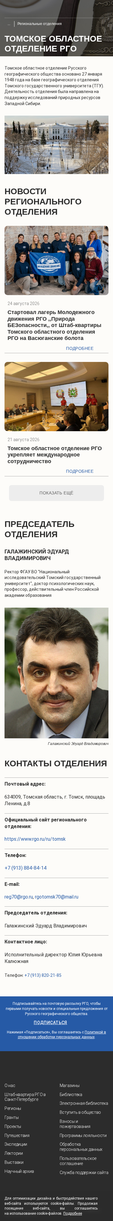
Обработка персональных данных (81, 1147)
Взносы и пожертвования (75, 1124)
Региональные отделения (39, 24)
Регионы (13, 1108)
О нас (10, 1085)
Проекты (13, 1126)
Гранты (11, 1117)
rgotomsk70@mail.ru (56, 897)
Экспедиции (16, 1144)
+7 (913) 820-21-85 (42, 975)
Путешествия (17, 1135)
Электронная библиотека (84, 1103)
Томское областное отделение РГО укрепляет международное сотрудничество (55, 454)
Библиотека (71, 1094)
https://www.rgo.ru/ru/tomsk (35, 839)
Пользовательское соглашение (78, 1161)
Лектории (14, 1153)
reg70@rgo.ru (19, 897)
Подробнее (79, 348)
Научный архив (19, 1171)
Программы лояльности (83, 1135)
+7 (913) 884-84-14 (25, 868)
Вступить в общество (80, 1112)
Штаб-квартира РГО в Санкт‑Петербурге (25, 1097)
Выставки (14, 1162)
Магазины (70, 1085)
